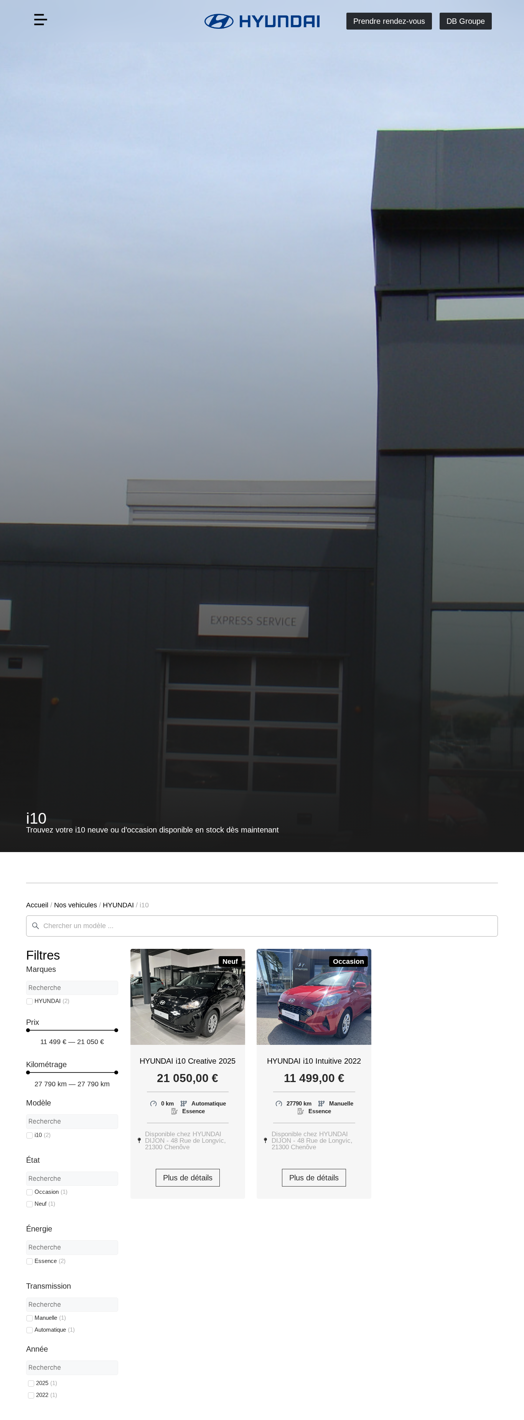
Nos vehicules (75, 905)
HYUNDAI (118, 905)
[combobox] (262, 926)
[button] (40, 21)
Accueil (37, 905)
